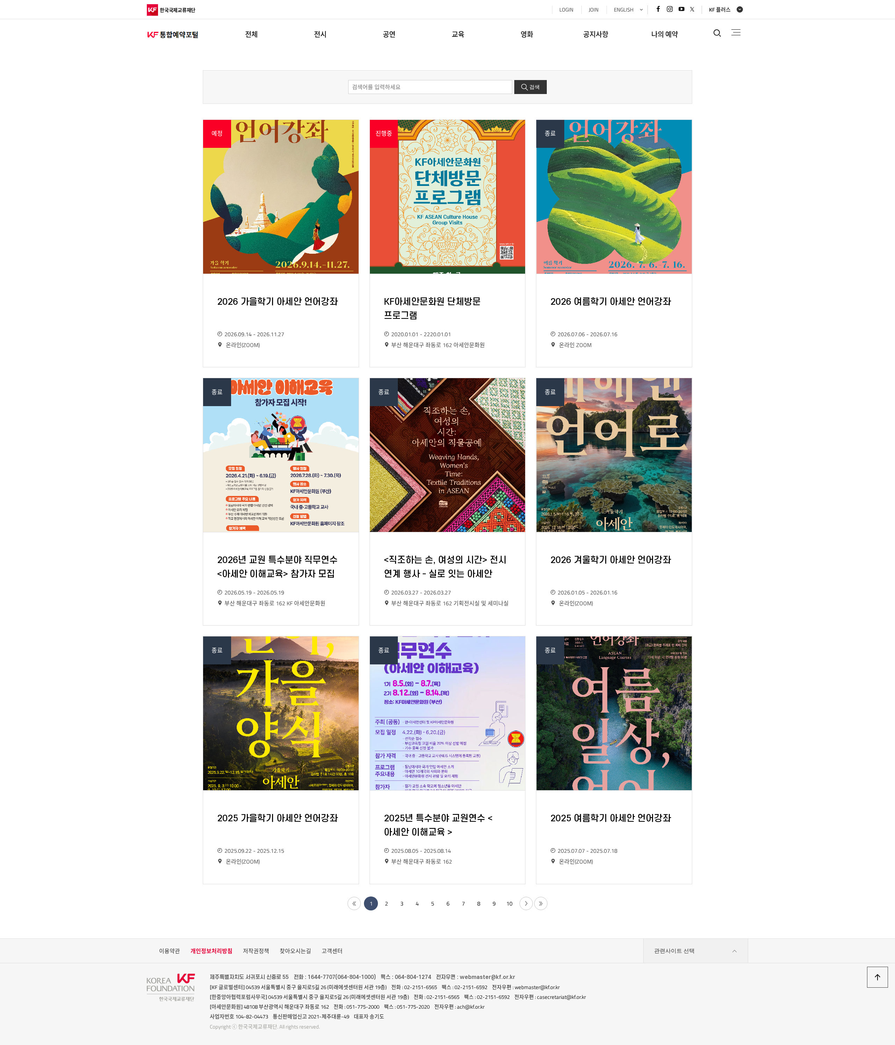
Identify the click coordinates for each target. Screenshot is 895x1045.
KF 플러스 (720, 10)
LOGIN (566, 10)
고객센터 (332, 951)
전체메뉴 (736, 33)
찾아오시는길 (295, 951)
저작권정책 (256, 951)
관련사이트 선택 (674, 951)
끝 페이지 (540, 903)
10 (509, 903)
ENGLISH (623, 10)
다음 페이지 (526, 903)
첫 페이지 (354, 903)
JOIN (594, 10)
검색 (534, 87)
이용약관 (169, 951)
